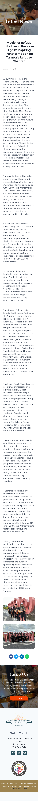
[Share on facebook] (11, 656)
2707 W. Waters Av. (14, 738)
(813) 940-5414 (19, 747)
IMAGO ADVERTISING (20, 788)
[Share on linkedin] (21, 656)
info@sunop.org (19, 744)
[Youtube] (25, 753)
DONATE (19, 698)
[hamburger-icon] (34, 5)
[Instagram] (19, 753)
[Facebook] (13, 753)
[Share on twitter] (16, 656)
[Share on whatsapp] (27, 656)
